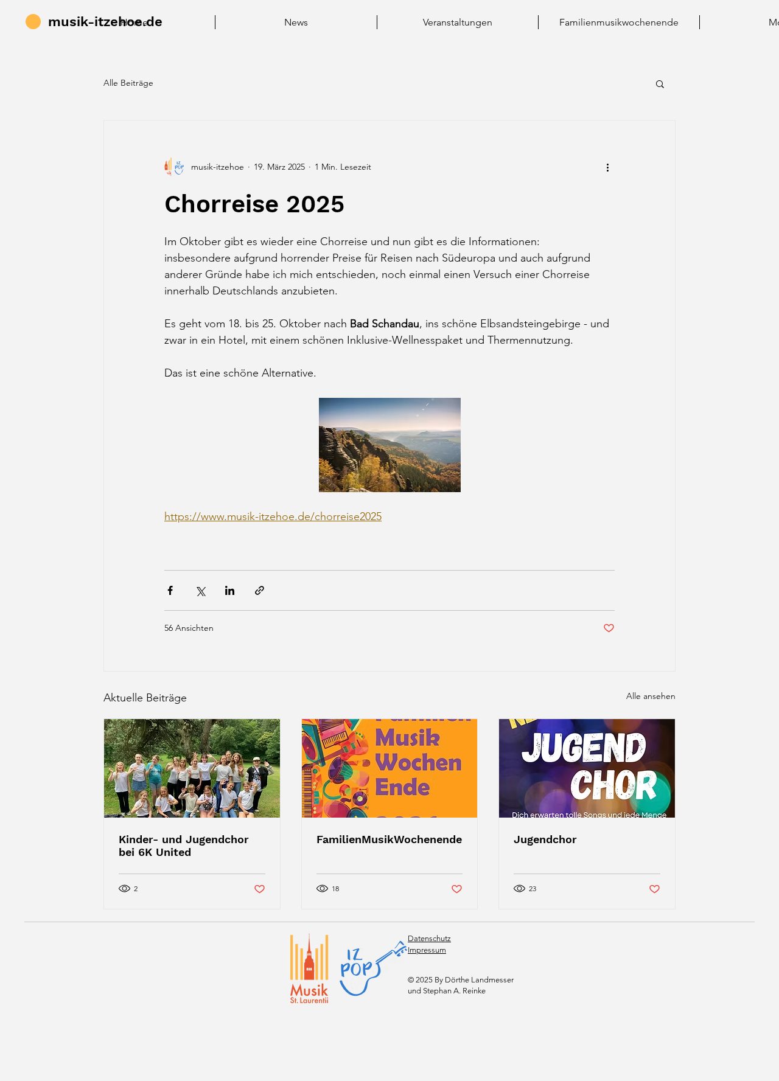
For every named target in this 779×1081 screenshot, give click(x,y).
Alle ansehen (651, 695)
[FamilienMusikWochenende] (390, 768)
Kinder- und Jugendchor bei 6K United (184, 845)
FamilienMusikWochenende (389, 839)
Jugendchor (545, 839)
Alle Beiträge (128, 82)
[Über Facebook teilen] (170, 590)
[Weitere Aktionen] (607, 166)
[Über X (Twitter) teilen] (200, 590)
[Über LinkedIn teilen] (230, 590)
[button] (660, 83)
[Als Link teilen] (259, 590)
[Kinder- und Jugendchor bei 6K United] (192, 768)
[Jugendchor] (587, 768)
